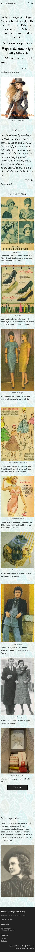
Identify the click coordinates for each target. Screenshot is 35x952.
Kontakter (4, 941)
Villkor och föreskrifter (8, 930)
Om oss (3, 938)
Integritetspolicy (6, 928)
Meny (32, 3)
